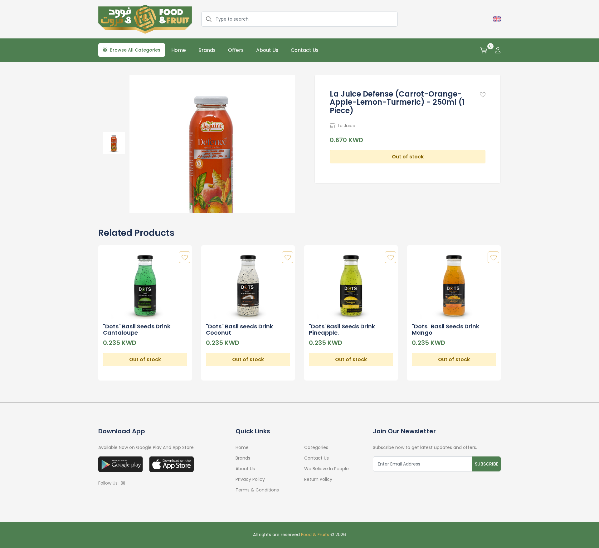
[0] (483, 50)
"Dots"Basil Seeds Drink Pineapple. (342, 329)
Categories (316, 447)
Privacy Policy (250, 479)
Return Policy (318, 479)
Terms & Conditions (257, 490)
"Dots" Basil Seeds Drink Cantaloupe (136, 329)
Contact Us (305, 50)
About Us (267, 50)
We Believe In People (326, 469)
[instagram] (123, 483)
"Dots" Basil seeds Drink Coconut (239, 329)
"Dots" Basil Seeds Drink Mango (445, 329)
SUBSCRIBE (486, 464)
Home (178, 50)
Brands (207, 50)
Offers (236, 50)
